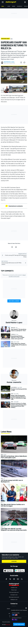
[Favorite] (21, 62)
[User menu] (25, 2)
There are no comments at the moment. (14, 275)
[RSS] (21, 579)
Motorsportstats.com (14, 597)
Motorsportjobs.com (14, 592)
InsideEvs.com (14, 587)
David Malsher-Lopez (9, 61)
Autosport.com (14, 594)
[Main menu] (2, 2)
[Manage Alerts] (15, 246)
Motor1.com (14, 590)
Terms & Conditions (6, 621)
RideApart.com (14, 599)
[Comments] (25, 62)
